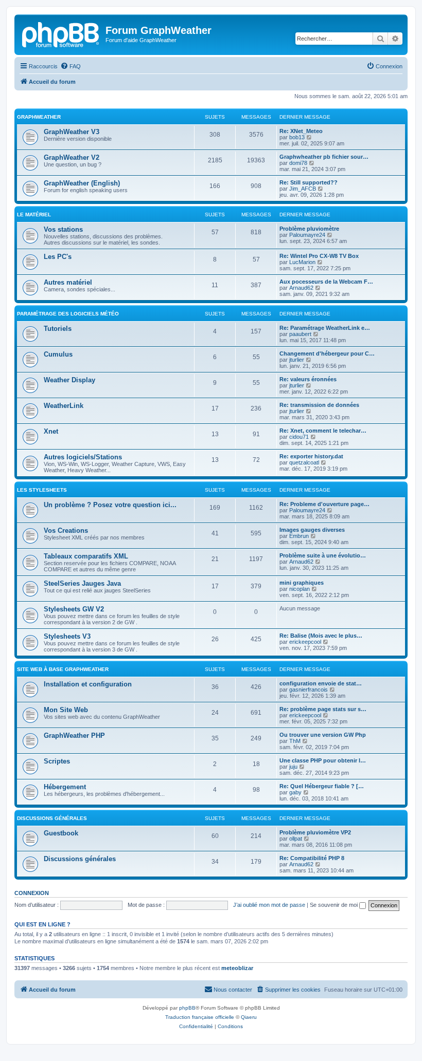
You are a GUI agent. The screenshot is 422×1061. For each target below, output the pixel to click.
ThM (295, 741)
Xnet (51, 431)
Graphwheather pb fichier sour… (323, 157)
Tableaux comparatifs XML (86, 556)
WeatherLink (63, 405)
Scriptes (57, 761)
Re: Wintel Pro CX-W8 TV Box (319, 256)
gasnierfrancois (308, 689)
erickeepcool (305, 642)
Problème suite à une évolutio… (322, 555)
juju (293, 767)
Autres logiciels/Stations (83, 457)
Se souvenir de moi (334, 905)
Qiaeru (249, 1017)
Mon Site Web (66, 710)
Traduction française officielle (199, 1017)
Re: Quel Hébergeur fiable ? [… (321, 786)
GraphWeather (39, 117)
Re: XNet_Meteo (301, 131)
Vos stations (63, 229)
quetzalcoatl (304, 462)
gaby (295, 792)
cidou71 (299, 437)
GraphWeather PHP (74, 735)
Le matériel (34, 214)
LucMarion (302, 262)
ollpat (295, 838)
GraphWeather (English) (82, 183)
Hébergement (65, 787)
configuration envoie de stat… (320, 683)
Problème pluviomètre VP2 (315, 832)
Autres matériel (68, 282)
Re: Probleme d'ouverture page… (324, 504)
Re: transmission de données (319, 405)
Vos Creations (66, 530)
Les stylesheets (42, 490)
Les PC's (58, 256)
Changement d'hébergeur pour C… (327, 353)
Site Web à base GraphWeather (63, 669)
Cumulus (58, 354)
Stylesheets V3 (67, 636)
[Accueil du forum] (61, 33)
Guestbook (61, 833)
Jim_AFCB (302, 188)
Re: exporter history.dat (311, 456)
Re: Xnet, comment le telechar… (322, 430)
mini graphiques (301, 583)
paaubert (300, 334)
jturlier (296, 360)
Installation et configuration (88, 684)
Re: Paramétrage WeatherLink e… (324, 328)
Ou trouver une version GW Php (322, 735)
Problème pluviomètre (309, 229)
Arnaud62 (301, 288)
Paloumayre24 (307, 235)
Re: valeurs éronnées (308, 379)
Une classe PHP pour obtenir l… (322, 760)
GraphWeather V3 (71, 132)
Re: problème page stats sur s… (322, 709)
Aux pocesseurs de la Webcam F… (326, 281)
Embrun (299, 536)
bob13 (297, 137)
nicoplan (299, 589)
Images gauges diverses (312, 530)
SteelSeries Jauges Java (82, 583)
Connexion (31, 893)
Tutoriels (58, 328)
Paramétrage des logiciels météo (68, 314)
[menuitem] (70, 66)
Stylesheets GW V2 (74, 609)
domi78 (298, 163)
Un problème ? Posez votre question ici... (110, 505)
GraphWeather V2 (71, 157)
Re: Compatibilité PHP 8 (311, 858)
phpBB (187, 1008)
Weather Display (69, 380)
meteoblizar (237, 968)
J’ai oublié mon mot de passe (269, 905)
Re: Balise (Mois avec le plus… (320, 635)
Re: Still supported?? (308, 182)
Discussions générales (52, 818)
